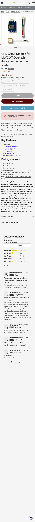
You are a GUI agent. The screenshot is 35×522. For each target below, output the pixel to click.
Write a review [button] (17, 245)
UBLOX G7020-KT (10, 149)
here (31, 211)
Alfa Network (27, 7)
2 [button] (15, 362)
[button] (7, 250)
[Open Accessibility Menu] (31, 518)
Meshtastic (4, 7)
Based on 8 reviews (10, 242)
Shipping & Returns (7, 216)
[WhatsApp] (14, 222)
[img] (14, 273)
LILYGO (20, 7)
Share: (3, 222)
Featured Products (15, 11)
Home (2, 11)
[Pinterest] (12, 222)
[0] (32, 3)
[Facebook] (7, 222)
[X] (9, 222)
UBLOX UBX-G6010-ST (11, 147)
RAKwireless (12, 7)
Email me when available (17, 108)
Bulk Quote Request (17, 101)
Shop (7, 11)
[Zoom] (31, 16)
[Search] (29, 3)
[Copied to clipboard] (17, 222)
